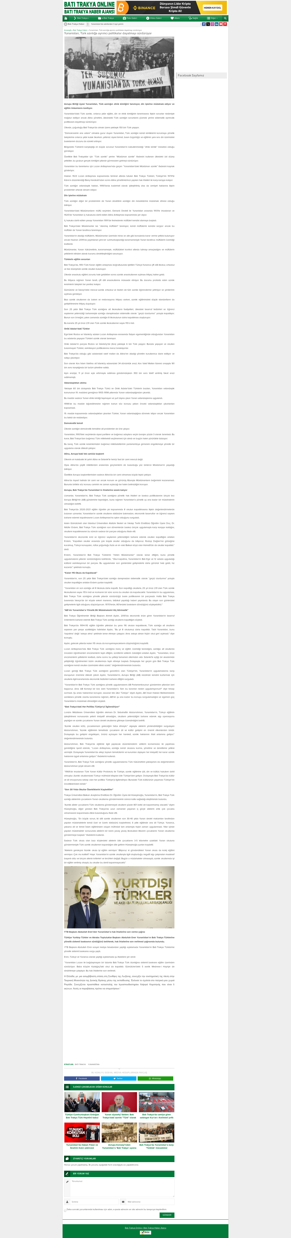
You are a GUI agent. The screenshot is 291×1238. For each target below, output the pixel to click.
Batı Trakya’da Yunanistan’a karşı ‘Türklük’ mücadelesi (156, 1146)
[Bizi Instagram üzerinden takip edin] (212, 24)
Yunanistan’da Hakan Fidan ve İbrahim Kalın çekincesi (82, 1146)
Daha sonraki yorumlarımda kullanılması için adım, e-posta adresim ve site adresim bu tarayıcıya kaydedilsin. (117, 1209)
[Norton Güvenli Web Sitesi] (145, 1233)
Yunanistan (93, 1064)
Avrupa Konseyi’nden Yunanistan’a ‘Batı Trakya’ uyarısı (119, 1146)
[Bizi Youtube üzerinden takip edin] (221, 24)
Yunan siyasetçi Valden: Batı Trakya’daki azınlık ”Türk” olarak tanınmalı (119, 1117)
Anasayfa (67, 30)
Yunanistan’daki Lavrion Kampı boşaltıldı (108, 24)
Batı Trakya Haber (80, 30)
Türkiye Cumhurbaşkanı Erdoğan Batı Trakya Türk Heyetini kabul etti (82, 1117)
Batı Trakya (80, 1064)
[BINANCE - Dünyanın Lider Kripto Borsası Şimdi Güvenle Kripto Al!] (172, 13)
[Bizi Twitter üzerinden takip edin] (208, 24)
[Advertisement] (119, 1025)
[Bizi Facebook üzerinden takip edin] (204, 24)
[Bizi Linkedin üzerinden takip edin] (216, 24)
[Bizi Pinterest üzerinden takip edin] (225, 24)
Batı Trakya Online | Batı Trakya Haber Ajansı (145, 1228)
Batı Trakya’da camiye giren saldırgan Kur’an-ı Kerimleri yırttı (156, 1116)
